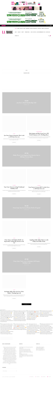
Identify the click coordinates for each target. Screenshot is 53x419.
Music (2, 75)
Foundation (39, 28)
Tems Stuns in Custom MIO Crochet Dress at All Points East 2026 (14, 246)
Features (31, 28)
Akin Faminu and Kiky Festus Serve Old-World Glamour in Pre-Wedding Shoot (39, 134)
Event (24, 28)
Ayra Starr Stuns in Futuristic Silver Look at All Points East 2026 (14, 136)
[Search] (48, 36)
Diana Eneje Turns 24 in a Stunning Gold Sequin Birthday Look (14, 416)
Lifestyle (21, 28)
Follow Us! (27, 324)
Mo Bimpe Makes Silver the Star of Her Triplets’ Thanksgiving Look (14, 292)
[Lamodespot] (7, 32)
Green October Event (45, 28)
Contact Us (17, 35)
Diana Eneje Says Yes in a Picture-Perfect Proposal (11, 289)
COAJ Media (13, 376)
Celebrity (2, 414)
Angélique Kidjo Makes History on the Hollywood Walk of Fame (38, 240)
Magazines (35, 28)
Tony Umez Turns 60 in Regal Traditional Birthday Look (14, 187)
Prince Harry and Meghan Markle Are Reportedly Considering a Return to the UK (14, 241)
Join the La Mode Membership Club (11, 25)
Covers (18, 28)
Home (16, 28)
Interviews (27, 28)
